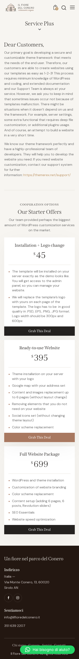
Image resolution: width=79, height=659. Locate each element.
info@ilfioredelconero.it (22, 617)
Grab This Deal (39, 331)
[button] (47, 649)
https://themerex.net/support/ (47, 175)
